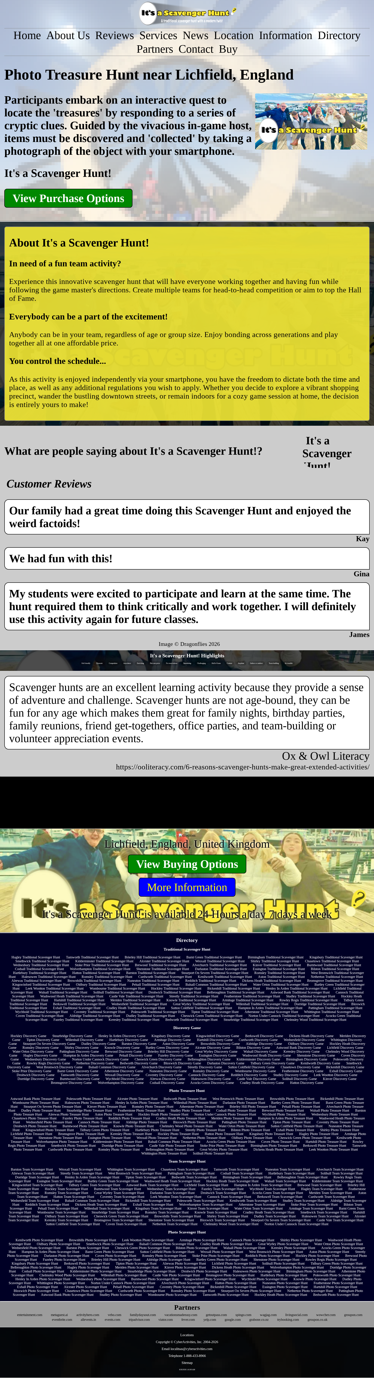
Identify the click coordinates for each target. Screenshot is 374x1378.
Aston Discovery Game (178, 1044)
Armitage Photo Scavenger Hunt (201, 1240)
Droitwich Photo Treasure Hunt (34, 1126)
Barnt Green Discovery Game (77, 1071)
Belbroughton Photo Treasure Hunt (170, 1149)
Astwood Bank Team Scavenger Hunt (152, 1185)
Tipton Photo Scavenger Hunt (136, 1263)
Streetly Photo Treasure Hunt (205, 1130)
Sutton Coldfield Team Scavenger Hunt (73, 1224)
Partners (155, 49)
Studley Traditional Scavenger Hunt (310, 996)
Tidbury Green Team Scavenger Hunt (94, 1185)
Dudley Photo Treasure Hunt (41, 1110)
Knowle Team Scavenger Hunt (216, 1212)
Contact (196, 49)
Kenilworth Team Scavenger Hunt (253, 1200)
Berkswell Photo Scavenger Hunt (87, 1263)
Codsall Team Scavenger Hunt (241, 1173)
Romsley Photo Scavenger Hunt (164, 1255)
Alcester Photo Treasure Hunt (137, 1099)
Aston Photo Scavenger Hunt (329, 1252)
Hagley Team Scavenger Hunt (321, 1189)
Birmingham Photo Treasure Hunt (274, 1145)
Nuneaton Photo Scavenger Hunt (285, 1283)
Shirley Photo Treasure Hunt (339, 1130)
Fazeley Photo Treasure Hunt (82, 1118)
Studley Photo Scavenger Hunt (121, 1295)
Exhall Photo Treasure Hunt (295, 1130)
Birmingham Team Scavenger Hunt (247, 1177)
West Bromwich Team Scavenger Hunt (135, 1173)
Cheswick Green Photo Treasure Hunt (304, 1138)
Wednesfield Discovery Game (304, 1040)
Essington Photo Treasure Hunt (109, 1138)
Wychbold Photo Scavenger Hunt (264, 1279)
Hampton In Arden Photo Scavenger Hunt (50, 1252)
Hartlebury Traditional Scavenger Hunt (39, 973)
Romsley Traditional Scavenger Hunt (279, 973)
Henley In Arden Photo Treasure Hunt (141, 1102)
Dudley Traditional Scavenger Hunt (150, 1016)
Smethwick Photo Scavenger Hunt (109, 1244)
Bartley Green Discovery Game (167, 1047)
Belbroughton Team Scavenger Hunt (302, 1177)
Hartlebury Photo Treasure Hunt (157, 1130)
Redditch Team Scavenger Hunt (47, 1204)
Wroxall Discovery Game (122, 1075)
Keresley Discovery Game (302, 1051)
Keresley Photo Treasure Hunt (131, 1134)
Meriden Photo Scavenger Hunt (136, 1267)
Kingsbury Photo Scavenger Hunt (35, 1263)
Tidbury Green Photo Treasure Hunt (104, 1130)
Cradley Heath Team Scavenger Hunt (268, 1212)
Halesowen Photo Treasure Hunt (87, 1102)
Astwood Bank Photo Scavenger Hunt (67, 1295)
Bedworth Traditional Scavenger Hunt (191, 1019)
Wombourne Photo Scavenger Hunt (172, 1295)
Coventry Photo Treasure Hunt (338, 1122)
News (195, 35)
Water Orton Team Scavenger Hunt (258, 1208)
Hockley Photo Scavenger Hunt (317, 1255)
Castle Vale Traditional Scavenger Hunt (136, 996)
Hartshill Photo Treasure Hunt (326, 1141)
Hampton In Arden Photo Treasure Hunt (285, 1118)
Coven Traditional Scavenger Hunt (39, 1016)
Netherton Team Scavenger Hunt (174, 1224)
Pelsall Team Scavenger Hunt (58, 1208)
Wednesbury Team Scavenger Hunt (171, 1189)
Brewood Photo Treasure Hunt (283, 1110)
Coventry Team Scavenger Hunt (122, 1197)
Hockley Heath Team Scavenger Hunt (232, 1181)
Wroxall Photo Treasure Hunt (157, 1138)
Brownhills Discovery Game (220, 1044)
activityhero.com (87, 1315)
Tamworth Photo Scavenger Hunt (225, 1295)
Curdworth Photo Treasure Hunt (70, 1149)
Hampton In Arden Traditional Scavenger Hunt (270, 1008)
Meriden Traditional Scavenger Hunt (135, 1000)
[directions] (187, 835)
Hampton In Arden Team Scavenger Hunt (262, 1185)
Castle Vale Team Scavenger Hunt (340, 1220)
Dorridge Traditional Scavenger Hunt (319, 1004)
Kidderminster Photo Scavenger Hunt (95, 1271)
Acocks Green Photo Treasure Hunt (230, 1141)
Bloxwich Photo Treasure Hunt (194, 1122)
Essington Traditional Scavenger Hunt (279, 969)
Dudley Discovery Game (98, 1044)
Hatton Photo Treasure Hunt (224, 1134)
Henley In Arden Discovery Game (121, 1036)
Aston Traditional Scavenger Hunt (281, 977)
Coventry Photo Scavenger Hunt (182, 1287)
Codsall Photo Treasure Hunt (236, 1110)
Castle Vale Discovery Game (256, 1079)
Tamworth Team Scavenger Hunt (236, 1169)
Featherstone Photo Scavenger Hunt (338, 1283)
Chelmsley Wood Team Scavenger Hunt (230, 1224)
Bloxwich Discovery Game (182, 1063)
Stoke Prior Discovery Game (31, 1071)
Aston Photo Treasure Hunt (113, 1114)
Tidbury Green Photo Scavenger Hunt (337, 1263)
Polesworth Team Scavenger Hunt (200, 1200)
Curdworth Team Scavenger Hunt (331, 1197)
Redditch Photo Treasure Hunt (129, 1118)
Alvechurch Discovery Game (162, 1067)
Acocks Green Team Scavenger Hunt (277, 1193)
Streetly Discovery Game (205, 1067)
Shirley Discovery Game (81, 1047)
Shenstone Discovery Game (316, 1055)
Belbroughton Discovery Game (209, 1059)
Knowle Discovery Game (122, 1047)
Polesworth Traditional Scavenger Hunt (158, 1012)
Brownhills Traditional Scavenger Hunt (94, 980)
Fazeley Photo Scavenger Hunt (64, 1259)
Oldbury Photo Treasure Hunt (252, 1138)
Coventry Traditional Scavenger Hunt (99, 1012)
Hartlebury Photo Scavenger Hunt (284, 1275)
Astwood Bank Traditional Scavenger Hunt (300, 992)
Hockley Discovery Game (28, 1036)
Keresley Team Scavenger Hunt (66, 1220)
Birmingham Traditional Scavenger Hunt (275, 957)
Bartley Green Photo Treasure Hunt (295, 1102)
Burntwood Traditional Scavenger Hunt (334, 965)
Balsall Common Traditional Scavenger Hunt (216, 984)
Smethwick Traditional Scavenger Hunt (42, 961)
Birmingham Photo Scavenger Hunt (310, 1271)
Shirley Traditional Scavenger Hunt (275, 961)
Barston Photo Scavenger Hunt (87, 1248)
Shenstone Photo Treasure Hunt (60, 1138)
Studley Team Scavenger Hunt (303, 1200)
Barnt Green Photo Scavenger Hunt (109, 1252)
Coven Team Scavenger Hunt (126, 1224)
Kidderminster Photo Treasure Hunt (117, 1141)
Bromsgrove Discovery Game (71, 1083)
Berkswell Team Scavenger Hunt (279, 1197)
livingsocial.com (296, 1315)
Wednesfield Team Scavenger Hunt (35, 1200)
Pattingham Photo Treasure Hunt (244, 1122)
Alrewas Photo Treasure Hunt (68, 1114)
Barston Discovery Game (139, 1044)
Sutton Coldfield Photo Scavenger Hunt (167, 1252)
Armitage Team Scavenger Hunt (311, 1208)
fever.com (188, 1319)
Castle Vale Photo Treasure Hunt (171, 1145)
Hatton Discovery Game (306, 1083)
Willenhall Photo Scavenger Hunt (124, 1275)
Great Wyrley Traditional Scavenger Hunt (201, 1004)
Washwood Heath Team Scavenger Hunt (172, 1181)
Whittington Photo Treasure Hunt (164, 1153)
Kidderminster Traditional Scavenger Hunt (104, 961)
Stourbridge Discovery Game (72, 1036)
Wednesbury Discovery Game (45, 1059)
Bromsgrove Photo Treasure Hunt (81, 1134)
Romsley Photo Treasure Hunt (152, 1106)
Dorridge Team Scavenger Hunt (37, 1177)
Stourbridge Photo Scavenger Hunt (151, 1271)
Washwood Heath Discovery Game (266, 1055)
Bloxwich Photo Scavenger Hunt (36, 1291)
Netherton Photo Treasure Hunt (204, 1138)
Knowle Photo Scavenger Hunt (314, 1279)
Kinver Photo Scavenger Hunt (185, 1267)
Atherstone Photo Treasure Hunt (201, 1106)
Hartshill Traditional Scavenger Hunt (79, 1000)
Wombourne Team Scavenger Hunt (61, 1212)
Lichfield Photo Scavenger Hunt (234, 1263)
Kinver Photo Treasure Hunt (106, 1106)
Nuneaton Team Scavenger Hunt (287, 1169)
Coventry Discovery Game (164, 1075)
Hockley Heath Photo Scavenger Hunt (281, 1295)
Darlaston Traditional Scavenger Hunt (221, 969)
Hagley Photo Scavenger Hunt (88, 1267)
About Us (68, 35)
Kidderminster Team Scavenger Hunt (337, 1181)
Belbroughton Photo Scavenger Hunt (36, 1267)
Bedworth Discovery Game (139, 1063)
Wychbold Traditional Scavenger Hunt (41, 1012)
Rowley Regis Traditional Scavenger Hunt (308, 1000)
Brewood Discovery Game (123, 1051)
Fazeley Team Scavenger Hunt (222, 1189)
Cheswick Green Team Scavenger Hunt (121, 1216)
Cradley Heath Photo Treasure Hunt (180, 1118)
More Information (187, 887)
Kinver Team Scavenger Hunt (207, 1208)
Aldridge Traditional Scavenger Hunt (94, 1016)
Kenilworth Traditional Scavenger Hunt (225, 977)
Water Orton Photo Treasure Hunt (242, 1126)
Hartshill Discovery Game (215, 1040)
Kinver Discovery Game (339, 1079)
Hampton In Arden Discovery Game (88, 1055)
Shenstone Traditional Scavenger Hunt (162, 969)
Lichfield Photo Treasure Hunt (31, 1134)
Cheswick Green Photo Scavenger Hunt (142, 1248)
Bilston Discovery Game (253, 1047)
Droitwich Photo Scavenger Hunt (204, 1271)
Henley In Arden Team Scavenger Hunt (92, 1177)
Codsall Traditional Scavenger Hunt (39, 969)
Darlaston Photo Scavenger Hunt (66, 1255)
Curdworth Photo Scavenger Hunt (141, 1291)
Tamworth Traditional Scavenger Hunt (92, 957)
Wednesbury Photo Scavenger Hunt (100, 1279)
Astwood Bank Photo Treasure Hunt (35, 1099)
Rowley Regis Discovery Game (48, 1063)
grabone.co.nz (259, 1319)
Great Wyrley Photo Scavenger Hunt (283, 1244)
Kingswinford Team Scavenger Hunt (37, 1185)
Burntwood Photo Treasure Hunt (85, 1126)
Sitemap (187, 1363)
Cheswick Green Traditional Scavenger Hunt (211, 1016)
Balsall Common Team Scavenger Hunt (92, 1200)
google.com (233, 1319)
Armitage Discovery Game (172, 1040)
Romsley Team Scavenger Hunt (66, 1193)
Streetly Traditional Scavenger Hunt (193, 996)
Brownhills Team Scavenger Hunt (177, 1216)
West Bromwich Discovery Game (59, 1067)
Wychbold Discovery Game (125, 1079)
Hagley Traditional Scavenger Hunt (35, 957)
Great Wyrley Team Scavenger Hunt (119, 1193)
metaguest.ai (59, 1315)
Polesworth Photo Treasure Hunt (88, 1099)
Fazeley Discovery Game (175, 1055)
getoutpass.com (216, 1315)
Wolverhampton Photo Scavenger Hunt (297, 1267)
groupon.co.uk (317, 1319)
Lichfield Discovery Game (345, 1047)
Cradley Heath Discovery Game (262, 1083)
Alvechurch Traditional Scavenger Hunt (219, 965)
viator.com (165, 1319)
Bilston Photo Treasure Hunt (250, 1130)
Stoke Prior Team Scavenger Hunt (314, 1204)
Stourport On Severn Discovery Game (49, 1044)
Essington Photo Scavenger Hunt (285, 1287)
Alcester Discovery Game (212, 1047)
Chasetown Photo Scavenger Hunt (88, 1291)
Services (158, 35)
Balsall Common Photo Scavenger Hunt (166, 1244)
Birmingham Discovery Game (306, 1059)
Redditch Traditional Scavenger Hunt (210, 980)
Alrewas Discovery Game (167, 1079)
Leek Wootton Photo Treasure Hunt (333, 1149)
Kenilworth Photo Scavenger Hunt (39, 1240)
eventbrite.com (62, 1319)
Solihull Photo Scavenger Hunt (283, 1263)
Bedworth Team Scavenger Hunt (194, 1177)
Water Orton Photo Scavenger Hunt (338, 1244)
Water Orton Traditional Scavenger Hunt (280, 984)
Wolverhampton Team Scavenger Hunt (205, 1204)
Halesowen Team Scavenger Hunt (325, 1216)
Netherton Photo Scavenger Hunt (310, 1291)
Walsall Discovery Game (260, 1051)
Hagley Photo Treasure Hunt (318, 1134)
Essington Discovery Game (217, 1055)
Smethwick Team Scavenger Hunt (323, 1212)
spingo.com (243, 1315)
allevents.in (88, 1319)
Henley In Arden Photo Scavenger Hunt (42, 1279)
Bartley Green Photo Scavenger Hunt (221, 1259)
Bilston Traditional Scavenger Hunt (335, 969)
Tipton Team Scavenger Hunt (145, 1177)
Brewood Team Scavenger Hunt (319, 1185)
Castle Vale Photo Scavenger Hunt (176, 1275)
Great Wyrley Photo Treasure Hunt (223, 1149)
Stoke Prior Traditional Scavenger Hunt (102, 965)
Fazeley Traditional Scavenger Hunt (78, 1019)
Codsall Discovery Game (167, 1083)
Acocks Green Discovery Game (212, 1083)
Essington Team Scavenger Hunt (59, 1181)
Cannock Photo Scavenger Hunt (252, 1240)
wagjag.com (268, 1315)
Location (234, 35)
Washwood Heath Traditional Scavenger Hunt (71, 996)
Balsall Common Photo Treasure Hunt (174, 1141)
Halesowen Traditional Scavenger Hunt (49, 977)
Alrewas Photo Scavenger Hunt (184, 1263)
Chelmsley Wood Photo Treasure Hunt (186, 1126)
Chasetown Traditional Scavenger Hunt (332, 961)
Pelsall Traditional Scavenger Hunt (155, 984)
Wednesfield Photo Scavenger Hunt (36, 1248)
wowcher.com (325, 1315)
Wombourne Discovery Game (255, 1071)
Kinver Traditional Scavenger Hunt (277, 965)
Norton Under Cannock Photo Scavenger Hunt (123, 1283)
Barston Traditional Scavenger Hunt (150, 973)
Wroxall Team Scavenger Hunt (80, 1169)
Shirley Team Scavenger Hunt (227, 1216)
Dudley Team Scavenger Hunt (275, 1216)
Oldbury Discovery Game (306, 1044)
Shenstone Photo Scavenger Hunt (276, 1259)
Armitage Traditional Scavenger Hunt (247, 1000)
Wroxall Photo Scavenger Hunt (221, 1252)
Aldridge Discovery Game (264, 1044)
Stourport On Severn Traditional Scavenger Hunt (214, 973)
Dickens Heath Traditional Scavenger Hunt (271, 980)
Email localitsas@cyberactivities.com (187, 1349)
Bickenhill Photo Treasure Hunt (342, 1099)
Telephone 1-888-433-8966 (187, 1356)
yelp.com (209, 1319)
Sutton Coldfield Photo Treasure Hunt (296, 1126)
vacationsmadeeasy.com (180, 1315)
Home (27, 35)
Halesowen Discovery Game (211, 1079)
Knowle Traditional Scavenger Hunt (191, 1000)
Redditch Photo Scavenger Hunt (267, 1255)
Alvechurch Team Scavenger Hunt (339, 1169)
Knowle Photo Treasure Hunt (133, 1126)
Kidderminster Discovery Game (258, 1059)
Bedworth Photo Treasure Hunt (185, 1099)
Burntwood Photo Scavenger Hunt (155, 1279)
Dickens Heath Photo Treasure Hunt (278, 1149)
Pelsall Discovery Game (135, 1055)
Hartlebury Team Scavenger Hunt (291, 1173)
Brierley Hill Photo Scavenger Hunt (115, 1259)
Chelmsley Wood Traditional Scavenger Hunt (315, 1019)
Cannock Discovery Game (207, 1075)
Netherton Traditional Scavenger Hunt (337, 977)
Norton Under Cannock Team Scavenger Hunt (296, 1224)
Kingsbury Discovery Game (171, 1036)
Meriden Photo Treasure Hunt (231, 1118)
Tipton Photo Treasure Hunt (291, 1122)
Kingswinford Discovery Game (217, 1036)
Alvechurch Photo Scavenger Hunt (185, 1283)
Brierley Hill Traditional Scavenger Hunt (152, 957)
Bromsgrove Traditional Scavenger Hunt (335, 980)
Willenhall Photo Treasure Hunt (195, 1102)
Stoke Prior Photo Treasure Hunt (222, 1145)
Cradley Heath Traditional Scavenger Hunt (135, 1008)
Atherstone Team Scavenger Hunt (262, 1204)
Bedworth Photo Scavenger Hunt (336, 1295)
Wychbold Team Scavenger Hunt (272, 1189)
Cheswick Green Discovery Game (158, 1059)
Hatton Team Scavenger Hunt (73, 1197)
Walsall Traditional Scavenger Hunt (63, 992)
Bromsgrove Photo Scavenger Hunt (230, 1275)
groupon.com (353, 1315)
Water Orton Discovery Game (33, 1051)
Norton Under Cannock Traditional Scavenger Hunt (283, 1016)
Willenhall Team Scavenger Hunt (106, 1208)
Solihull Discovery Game (299, 1079)
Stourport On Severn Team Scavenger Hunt (281, 1220)
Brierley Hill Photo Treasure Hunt (253, 1106)
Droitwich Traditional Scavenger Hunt (174, 992)
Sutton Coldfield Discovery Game (251, 1067)
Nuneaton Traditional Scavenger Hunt (153, 980)
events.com (112, 1319)
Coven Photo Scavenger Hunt (115, 1255)
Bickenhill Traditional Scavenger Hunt (233, 988)
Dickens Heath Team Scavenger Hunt (101, 1204)
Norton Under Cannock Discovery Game (100, 1059)
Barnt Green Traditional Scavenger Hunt (214, 957)
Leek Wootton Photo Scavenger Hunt (147, 1240)
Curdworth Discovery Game (258, 1040)
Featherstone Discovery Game (302, 1071)
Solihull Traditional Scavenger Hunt (117, 992)
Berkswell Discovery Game (264, 1036)
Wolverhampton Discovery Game (121, 1083)
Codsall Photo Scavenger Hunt (43, 1271)
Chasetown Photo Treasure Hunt (34, 1118)
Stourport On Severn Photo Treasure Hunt (52, 1106)
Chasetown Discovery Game (300, 1067)
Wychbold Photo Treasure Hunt (283, 1114)
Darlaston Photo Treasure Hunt (244, 1102)
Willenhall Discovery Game (84, 1040)
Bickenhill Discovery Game (345, 1067)
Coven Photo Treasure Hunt (280, 1141)
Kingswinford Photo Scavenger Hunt (210, 1279)
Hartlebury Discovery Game (128, 1040)
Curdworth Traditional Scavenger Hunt (165, 977)
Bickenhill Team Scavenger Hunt (148, 1200)
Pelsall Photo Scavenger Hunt (133, 1287)
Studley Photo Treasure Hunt (190, 1110)
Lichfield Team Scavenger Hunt (206, 1185)
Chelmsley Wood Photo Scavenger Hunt (67, 1275)
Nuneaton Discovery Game (168, 1071)
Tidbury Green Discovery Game (272, 1063)
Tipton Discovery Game (42, 1040)
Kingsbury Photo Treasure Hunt (271, 1134)
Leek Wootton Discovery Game (335, 1075)
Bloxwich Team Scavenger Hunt (222, 1220)
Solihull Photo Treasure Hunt (213, 1153)
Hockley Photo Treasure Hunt (178, 1134)
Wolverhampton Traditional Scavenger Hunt (100, 969)
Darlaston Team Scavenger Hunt (172, 1193)
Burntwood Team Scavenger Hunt (117, 1189)
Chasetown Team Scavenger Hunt (184, 1169)
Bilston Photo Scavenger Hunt (196, 1248)
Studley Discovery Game (290, 1075)
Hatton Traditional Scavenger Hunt (96, 973)
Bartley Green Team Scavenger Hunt (113, 1181)
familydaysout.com (143, 1315)
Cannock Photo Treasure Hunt (99, 1122)
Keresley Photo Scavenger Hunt (293, 1248)
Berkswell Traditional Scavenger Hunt (79, 1004)
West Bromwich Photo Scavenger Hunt (276, 1252)
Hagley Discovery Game (40, 1055)
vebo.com (114, 1315)
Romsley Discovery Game (41, 1047)
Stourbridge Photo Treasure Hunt (89, 1110)
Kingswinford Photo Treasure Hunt (50, 1130)
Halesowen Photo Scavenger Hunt (256, 1271)
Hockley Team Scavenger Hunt (66, 1189)
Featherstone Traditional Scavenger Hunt (252, 996)
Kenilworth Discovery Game (320, 1063)
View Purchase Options (68, 198)
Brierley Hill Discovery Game (168, 1051)
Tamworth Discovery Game (80, 1075)
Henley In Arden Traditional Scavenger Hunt (296, 988)
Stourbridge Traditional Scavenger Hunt (251, 1019)
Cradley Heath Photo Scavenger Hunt (226, 1244)
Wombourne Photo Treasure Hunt (36, 1102)
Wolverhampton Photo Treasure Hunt (61, 1141)
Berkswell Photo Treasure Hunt (324, 1145)
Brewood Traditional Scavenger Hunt (160, 965)
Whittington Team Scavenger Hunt (131, 1169)
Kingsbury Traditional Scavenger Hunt (336, 957)
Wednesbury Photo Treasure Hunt (334, 1114)
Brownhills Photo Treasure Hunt (292, 1099)
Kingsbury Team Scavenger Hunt (158, 1208)
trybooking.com (288, 1319)
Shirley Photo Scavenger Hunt (301, 1240)
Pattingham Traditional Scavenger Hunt (335, 1008)
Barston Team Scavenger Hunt (32, 1169)
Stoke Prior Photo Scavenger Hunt (215, 1255)
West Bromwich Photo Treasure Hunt (238, 1099)
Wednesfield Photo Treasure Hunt (49, 1122)
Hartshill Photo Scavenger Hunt (335, 1287)
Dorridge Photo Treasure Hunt (122, 1145)
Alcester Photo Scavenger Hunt (85, 1287)
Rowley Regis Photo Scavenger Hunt (331, 1259)
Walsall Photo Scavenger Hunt (244, 1248)
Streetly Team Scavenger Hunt (81, 1173)
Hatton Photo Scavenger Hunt (235, 1283)
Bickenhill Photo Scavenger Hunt (233, 1287)
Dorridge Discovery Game (36, 1079)
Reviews (114, 35)
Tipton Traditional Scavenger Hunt (215, 1012)
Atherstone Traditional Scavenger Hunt (271, 1012)
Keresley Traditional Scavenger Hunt (134, 1019)
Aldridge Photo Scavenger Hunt (168, 1259)
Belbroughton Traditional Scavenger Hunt (235, 992)
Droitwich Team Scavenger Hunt (223, 1193)
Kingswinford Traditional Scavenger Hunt (41, 984)
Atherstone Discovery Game (123, 1071)
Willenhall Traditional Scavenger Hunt (262, 1004)
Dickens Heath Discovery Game (311, 1036)
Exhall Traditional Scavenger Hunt (76, 1008)
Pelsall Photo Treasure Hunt (301, 1106)
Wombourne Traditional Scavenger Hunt (117, 988)
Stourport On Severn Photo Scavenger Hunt (251, 1291)
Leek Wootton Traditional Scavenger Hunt (55, 988)
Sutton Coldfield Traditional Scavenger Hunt (201, 1008)
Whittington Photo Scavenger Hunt (61, 1283)
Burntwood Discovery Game (80, 1079)
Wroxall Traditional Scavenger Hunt (220, 961)
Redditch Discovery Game (249, 1075)
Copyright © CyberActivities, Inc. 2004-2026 (187, 1342)
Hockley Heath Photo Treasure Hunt (163, 1114)
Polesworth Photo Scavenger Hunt (336, 1275)
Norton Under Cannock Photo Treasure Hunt (225, 1114)
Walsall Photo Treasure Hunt (329, 1110)
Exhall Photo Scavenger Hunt (37, 1287)
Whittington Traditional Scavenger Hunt (331, 1012)
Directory (339, 35)
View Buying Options (187, 864)
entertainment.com (29, 1315)
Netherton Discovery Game (95, 1063)
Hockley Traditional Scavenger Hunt (176, 988)
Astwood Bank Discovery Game (298, 1047)
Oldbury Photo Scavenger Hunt (58, 1244)
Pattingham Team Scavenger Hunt (191, 1173)
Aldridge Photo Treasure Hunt (146, 1122)
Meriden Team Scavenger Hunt (330, 1193)
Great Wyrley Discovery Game (216, 1051)
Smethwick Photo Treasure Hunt (73, 1145)
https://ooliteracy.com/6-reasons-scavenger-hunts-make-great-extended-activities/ (243, 767)
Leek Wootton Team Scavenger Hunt (175, 1197)
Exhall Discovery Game (345, 1071)
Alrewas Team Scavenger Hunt (32, 1173)
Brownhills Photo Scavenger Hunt (92, 1240)
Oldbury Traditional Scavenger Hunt (101, 984)
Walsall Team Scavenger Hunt (285, 1181)
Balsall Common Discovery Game (112, 1067)
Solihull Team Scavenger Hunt (342, 1173)
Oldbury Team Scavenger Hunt (66, 1216)
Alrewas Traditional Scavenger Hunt (36, 980)
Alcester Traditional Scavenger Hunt (164, 961)
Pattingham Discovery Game (79, 1051)
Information (285, 35)
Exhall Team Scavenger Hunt (153, 1204)
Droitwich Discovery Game (36, 1075)
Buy (228, 49)
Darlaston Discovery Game (225, 1063)
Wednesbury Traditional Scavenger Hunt (41, 965)
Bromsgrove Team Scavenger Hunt (118, 1220)
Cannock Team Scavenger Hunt (229, 1197)
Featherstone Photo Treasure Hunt (141, 1110)
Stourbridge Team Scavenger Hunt (115, 1212)
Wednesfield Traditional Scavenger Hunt (139, 1004)
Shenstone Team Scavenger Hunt (171, 1220)
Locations (187, 1335)
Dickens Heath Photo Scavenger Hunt (238, 1267)
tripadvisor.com (139, 1319)
